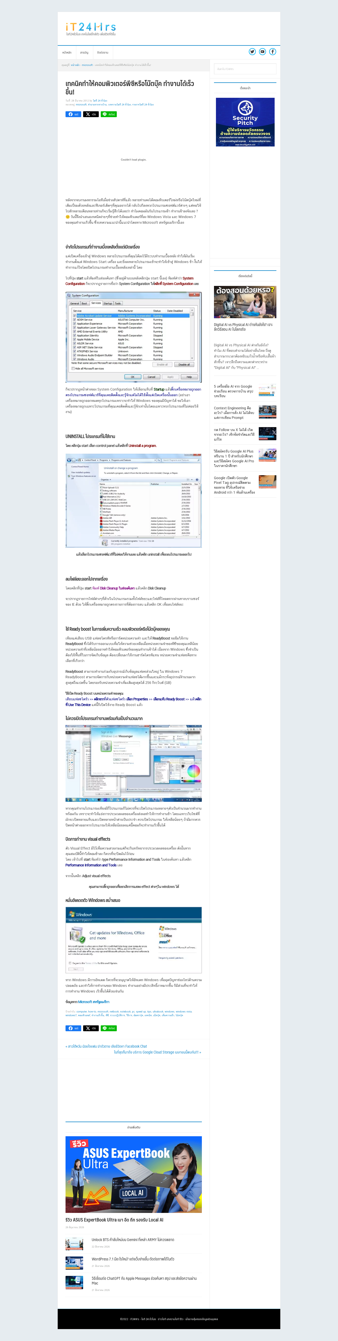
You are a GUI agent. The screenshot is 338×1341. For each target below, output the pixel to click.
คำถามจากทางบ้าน (97, 104)
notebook (125, 1011)
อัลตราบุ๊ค (138, 1015)
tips (149, 1011)
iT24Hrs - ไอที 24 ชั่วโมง (143, 1319)
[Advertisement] (201, 28)
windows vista (184, 1011)
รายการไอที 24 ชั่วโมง (143, 104)
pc (133, 1011)
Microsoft (81, 104)
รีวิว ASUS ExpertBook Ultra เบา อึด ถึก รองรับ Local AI (114, 1219)
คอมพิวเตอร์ (84, 1015)
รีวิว (181, 1319)
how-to (92, 1011)
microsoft (103, 1011)
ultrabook (158, 1011)
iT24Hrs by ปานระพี (91, 28)
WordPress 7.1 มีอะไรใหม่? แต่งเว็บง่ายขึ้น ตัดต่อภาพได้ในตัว (133, 1259)
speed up (141, 1011)
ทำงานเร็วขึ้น (98, 1015)
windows (169, 1011)
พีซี (107, 1015)
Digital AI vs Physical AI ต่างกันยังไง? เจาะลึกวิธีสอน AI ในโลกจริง (243, 326)
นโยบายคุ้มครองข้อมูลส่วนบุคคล (201, 1319)
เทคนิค (148, 1015)
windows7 (71, 1015)
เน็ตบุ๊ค (156, 1015)
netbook (114, 1011)
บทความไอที (173, 1319)
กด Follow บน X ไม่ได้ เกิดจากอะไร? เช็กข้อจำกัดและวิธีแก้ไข (234, 434)
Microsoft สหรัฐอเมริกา (93, 1002)
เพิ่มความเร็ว (168, 1015)
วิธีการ (129, 1015)
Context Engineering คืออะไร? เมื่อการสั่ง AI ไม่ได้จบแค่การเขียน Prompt (234, 412)
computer (81, 1011)
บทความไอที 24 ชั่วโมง (119, 104)
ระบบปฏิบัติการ (117, 1015)
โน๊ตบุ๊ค (179, 1015)
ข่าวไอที (162, 1319)
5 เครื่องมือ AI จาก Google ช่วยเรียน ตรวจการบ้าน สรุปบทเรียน (233, 391)
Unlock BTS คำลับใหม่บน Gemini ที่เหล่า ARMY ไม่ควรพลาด (133, 1239)
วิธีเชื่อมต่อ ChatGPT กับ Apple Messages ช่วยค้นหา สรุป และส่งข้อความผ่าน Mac (144, 1280)
